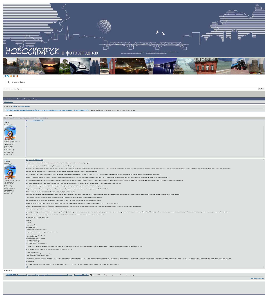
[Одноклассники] (11, 76)
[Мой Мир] (14, 76)
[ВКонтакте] (5, 76)
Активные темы (8, 102)
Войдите (15, 106)
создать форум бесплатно (257, 278)
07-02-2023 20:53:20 (38, 120)
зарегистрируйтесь (25, 106)
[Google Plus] (17, 76)
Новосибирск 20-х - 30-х (81, 110)
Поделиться (29, 120)
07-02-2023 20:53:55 (38, 160)
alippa (6, 121)
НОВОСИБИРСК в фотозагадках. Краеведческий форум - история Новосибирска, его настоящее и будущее (39, 110)
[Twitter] (8, 76)
